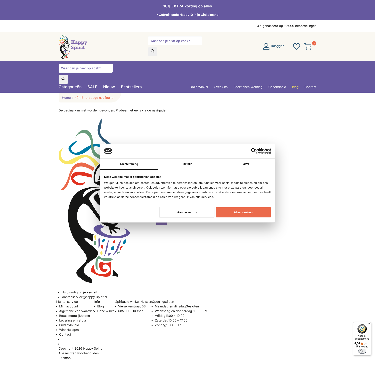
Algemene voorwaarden (76, 311)
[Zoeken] (152, 51)
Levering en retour (72, 320)
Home (66, 98)
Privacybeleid (69, 325)
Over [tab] (246, 164)
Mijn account (68, 306)
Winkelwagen (69, 330)
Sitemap (65, 358)
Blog (100, 306)
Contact (65, 334)
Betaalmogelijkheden (74, 316)
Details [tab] (187, 164)
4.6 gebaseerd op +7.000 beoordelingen (286, 26)
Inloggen (277, 46)
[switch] (362, 351)
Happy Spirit (92, 348)
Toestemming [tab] (129, 164)
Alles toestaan (243, 212)
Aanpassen (184, 212)
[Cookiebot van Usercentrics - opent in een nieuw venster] (254, 151)
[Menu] (368, 324)
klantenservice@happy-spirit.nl (84, 297)
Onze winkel (106, 311)
